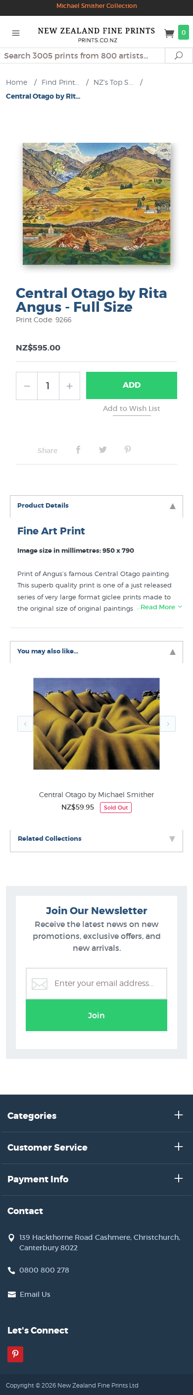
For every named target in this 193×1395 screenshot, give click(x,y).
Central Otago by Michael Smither (96, 794)
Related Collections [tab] (50, 838)
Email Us (35, 1294)
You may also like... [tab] (47, 651)
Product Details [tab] (43, 505)
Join (96, 1015)
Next (168, 724)
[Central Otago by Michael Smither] (96, 726)
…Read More (157, 607)
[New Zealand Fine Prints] (96, 32)
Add (132, 385)
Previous (25, 724)
